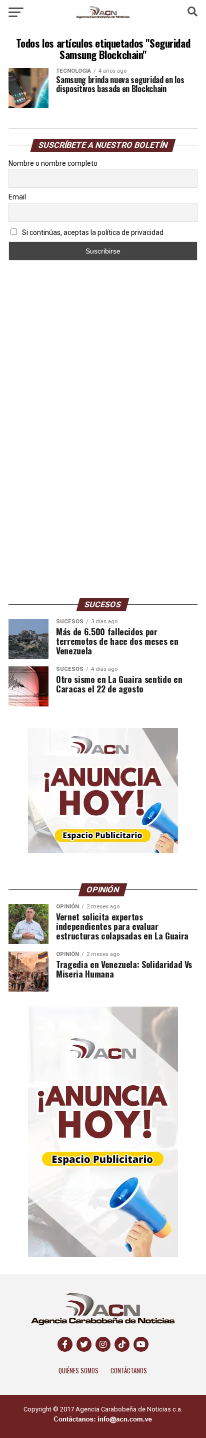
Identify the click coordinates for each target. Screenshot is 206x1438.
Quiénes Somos (78, 1370)
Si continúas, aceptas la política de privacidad (92, 232)
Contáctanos (128, 1370)
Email (17, 197)
